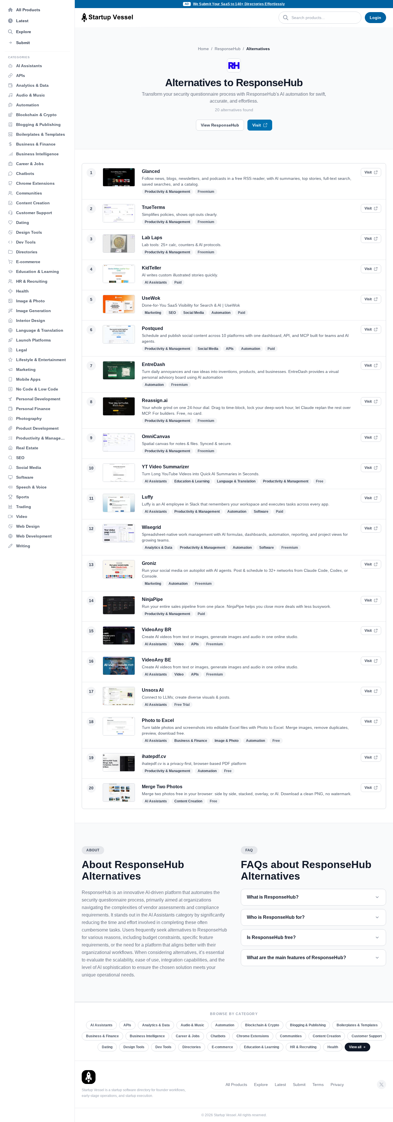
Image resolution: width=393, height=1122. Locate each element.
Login (375, 17)
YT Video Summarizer (165, 466)
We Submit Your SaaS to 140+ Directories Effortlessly (239, 4)
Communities (291, 1036)
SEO (172, 313)
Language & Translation (236, 481)
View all (355, 1047)
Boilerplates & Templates (357, 1025)
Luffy (147, 497)
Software (261, 512)
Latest (280, 1084)
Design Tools (133, 1047)
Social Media (193, 313)
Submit (299, 1084)
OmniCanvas (156, 436)
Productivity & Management (167, 192)
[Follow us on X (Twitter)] (381, 1084)
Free (319, 481)
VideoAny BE (156, 659)
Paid (178, 282)
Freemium (206, 192)
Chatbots (218, 1036)
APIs (230, 349)
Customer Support (367, 1036)
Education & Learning (191, 481)
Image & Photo (227, 741)
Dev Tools (163, 1047)
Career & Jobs (188, 1036)
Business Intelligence (147, 1036)
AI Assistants (156, 282)
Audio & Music (192, 1025)
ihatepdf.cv (154, 756)
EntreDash (153, 364)
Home (203, 48)
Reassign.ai (154, 400)
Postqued (152, 328)
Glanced (151, 171)
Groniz (149, 563)
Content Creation (188, 801)
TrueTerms (153, 207)
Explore (261, 1084)
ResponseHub (228, 48)
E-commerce (222, 1047)
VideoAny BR (156, 629)
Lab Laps (152, 237)
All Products (236, 1084)
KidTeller (151, 267)
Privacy (337, 1084)
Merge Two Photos (162, 786)
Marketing (153, 313)
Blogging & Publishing (308, 1025)
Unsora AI (152, 690)
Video (179, 644)
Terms (318, 1084)
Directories (191, 1047)
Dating (107, 1047)
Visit (256, 125)
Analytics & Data (158, 548)
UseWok (151, 298)
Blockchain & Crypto (262, 1025)
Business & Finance (190, 741)
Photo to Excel (158, 720)
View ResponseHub (220, 125)
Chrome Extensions (252, 1036)
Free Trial (182, 705)
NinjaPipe (152, 599)
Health (332, 1047)
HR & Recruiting (303, 1047)
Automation (220, 313)
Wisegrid (151, 527)
